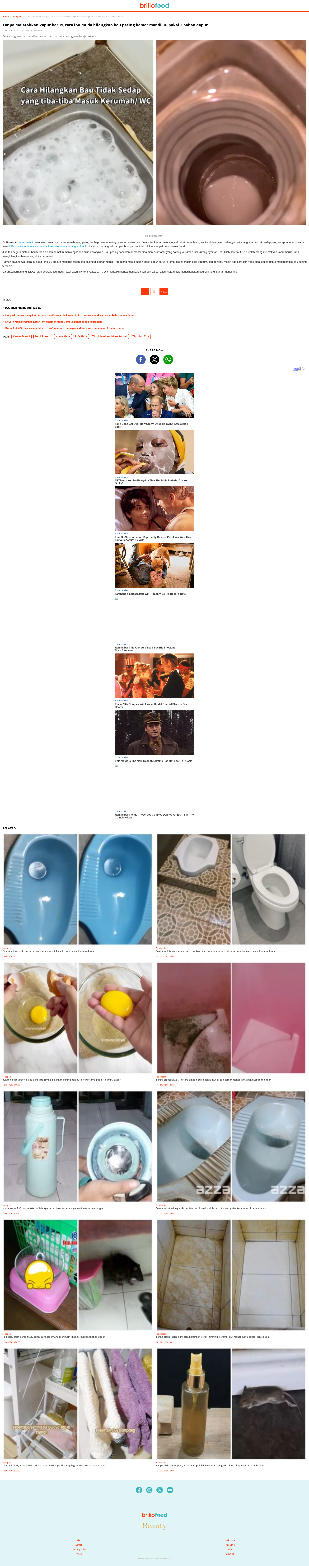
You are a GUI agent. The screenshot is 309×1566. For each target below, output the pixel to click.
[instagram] (149, 1490)
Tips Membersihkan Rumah (109, 336)
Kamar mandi (25, 242)
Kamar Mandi (21, 336)
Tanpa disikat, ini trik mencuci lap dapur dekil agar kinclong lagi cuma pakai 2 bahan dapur (54, 1465)
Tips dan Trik (140, 336)
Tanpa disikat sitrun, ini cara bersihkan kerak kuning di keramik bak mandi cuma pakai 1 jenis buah (212, 1336)
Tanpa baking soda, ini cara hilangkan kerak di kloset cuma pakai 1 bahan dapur (48, 951)
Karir (230, 1549)
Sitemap (230, 1553)
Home (6, 16)
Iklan (79, 1540)
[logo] (154, 1508)
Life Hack (81, 336)
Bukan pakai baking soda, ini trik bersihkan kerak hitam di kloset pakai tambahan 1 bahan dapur (211, 1208)
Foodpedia (17, 16)
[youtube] (170, 1490)
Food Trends (43, 336)
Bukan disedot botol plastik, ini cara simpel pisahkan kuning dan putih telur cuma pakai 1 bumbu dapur (61, 1079)
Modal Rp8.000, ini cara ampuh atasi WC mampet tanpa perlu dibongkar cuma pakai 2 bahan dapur (64, 328)
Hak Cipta (230, 1540)
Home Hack (63, 336)
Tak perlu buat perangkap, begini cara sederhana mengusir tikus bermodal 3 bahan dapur (53, 1336)
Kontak (78, 1544)
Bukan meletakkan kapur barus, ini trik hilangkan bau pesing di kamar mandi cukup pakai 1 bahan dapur (215, 951)
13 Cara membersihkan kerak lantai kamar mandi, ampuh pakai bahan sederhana (53, 321)
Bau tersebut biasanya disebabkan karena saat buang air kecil (48, 246)
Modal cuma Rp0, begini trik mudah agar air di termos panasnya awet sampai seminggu (52, 1208)
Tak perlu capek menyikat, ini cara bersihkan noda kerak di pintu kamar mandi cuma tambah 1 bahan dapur (70, 315)
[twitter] (159, 1490)
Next (163, 291)
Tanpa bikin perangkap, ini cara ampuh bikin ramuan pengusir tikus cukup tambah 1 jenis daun (210, 1465)
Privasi (79, 1553)
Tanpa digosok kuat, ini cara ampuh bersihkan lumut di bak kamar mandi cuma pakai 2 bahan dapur (213, 1079)
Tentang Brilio (79, 1549)
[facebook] (139, 1490)
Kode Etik (230, 1544)
